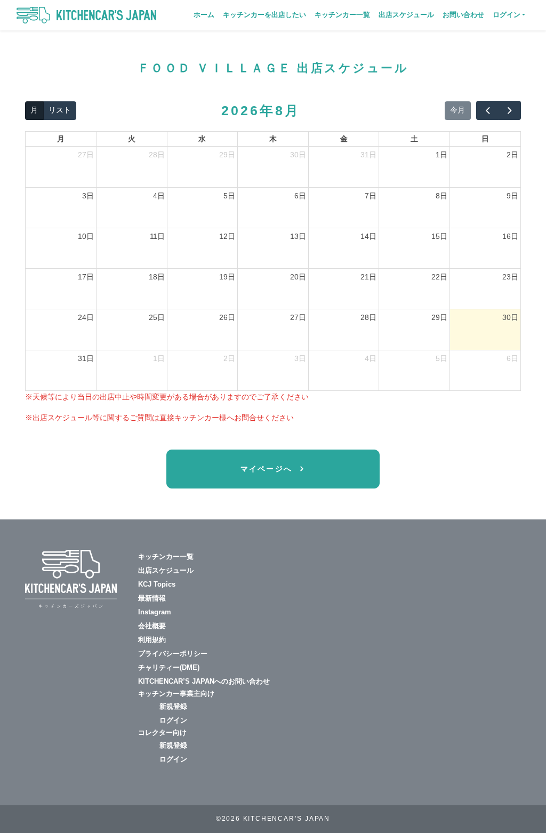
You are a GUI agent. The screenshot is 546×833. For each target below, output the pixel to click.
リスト (60, 110)
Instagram (154, 612)
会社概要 (152, 626)
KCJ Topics (156, 584)
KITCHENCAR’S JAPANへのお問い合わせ (204, 681)
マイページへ (268, 468)
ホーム (204, 15)
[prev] (487, 110)
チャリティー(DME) (168, 667)
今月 (457, 110)
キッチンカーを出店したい (264, 15)
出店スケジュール (406, 15)
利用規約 (152, 640)
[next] (510, 110)
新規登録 (173, 706)
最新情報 (152, 598)
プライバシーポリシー (172, 654)
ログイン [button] (506, 15)
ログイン (173, 720)
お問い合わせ (463, 15)
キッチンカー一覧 (342, 15)
